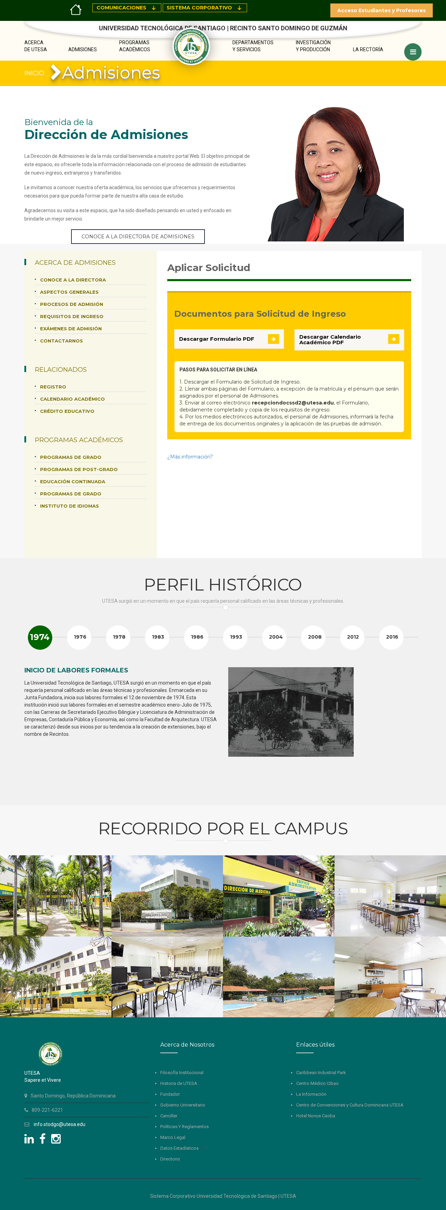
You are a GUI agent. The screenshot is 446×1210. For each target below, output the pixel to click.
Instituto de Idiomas (69, 506)
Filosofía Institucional (181, 1072)
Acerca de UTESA (35, 46)
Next (412, 730)
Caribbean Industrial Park (321, 1072)
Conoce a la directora (73, 280)
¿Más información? (190, 457)
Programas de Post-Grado (79, 469)
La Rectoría (368, 49)
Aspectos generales (69, 292)
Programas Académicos (134, 46)
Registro (53, 387)
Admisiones (82, 49)
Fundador (170, 1094)
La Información (311, 1094)
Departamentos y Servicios (253, 46)
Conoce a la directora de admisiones (138, 236)
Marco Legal (172, 1137)
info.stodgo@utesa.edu (59, 1124)
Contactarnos (61, 341)
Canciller (168, 1115)
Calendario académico (72, 399)
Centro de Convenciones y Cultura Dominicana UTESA (349, 1105)
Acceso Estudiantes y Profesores (381, 10)
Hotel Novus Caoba (315, 1115)
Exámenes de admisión (71, 328)
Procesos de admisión (71, 304)
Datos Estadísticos (179, 1148)
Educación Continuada (72, 481)
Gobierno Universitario (182, 1105)
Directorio (170, 1159)
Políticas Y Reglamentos (184, 1126)
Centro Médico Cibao (317, 1083)
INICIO (34, 73)
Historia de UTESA (178, 1083)
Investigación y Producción (313, 46)
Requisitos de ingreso (71, 316)
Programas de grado (70, 457)
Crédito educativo (67, 411)
